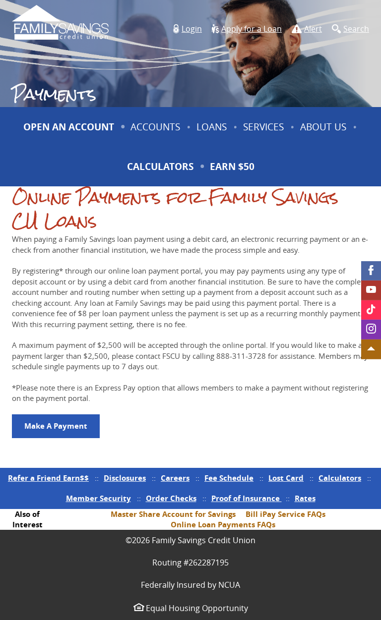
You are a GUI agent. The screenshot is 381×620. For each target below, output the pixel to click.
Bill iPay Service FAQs (285, 514)
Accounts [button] (155, 126)
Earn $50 (233, 173)
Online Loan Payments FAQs (223, 524)
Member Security (98, 498)
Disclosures (125, 478)
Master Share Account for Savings (173, 514)
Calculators (160, 166)
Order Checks (171, 498)
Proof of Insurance (246, 498)
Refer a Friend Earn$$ (48, 478)
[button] (187, 29)
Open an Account (68, 126)
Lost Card (286, 478)
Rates (305, 498)
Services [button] (263, 126)
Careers (175, 478)
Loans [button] (211, 126)
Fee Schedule (229, 478)
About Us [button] (323, 126)
